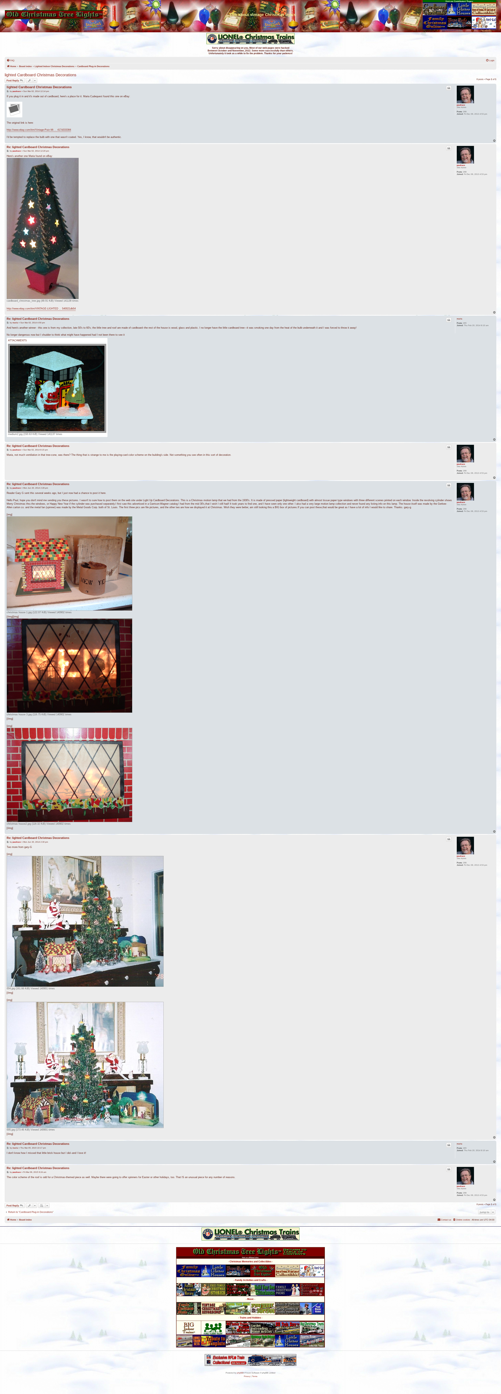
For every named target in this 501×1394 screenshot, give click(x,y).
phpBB (240, 1373)
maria (459, 319)
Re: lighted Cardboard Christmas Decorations (38, 147)
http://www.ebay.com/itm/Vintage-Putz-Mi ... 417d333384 (39, 129)
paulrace (461, 105)
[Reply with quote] (448, 88)
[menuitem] (10, 60)
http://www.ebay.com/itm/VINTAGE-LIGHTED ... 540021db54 (41, 308)
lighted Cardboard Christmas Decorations (40, 75)
